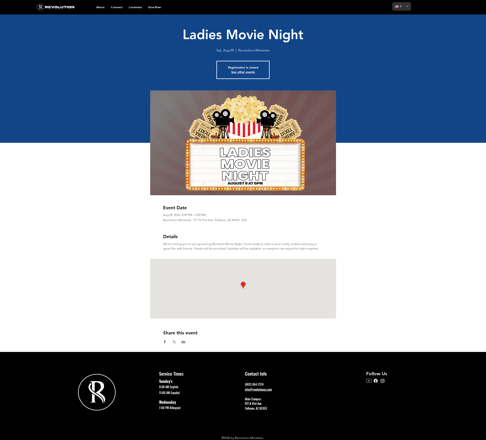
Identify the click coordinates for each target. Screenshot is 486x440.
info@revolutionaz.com (258, 389)
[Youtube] (369, 380)
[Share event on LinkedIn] (183, 341)
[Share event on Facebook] (165, 341)
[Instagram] (382, 380)
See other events (243, 72)
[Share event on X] (174, 341)
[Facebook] (375, 380)
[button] (100, 7)
